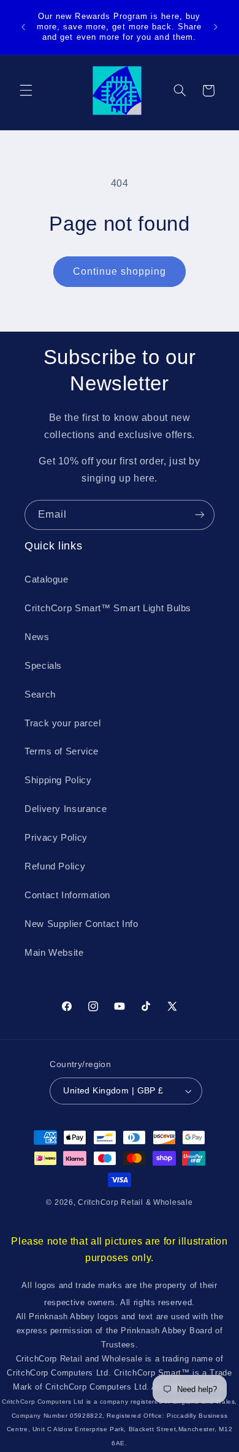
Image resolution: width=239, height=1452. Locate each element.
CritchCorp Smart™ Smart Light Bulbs (108, 608)
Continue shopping (120, 271)
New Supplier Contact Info (81, 924)
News (37, 637)
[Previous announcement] (23, 26)
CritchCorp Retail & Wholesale (135, 1202)
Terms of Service (62, 751)
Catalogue (47, 579)
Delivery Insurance (66, 809)
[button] (26, 90)
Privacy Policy (56, 838)
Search (40, 694)
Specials (43, 666)
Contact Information (67, 895)
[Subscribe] (200, 515)
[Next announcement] (215, 26)
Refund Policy (55, 866)
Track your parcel (63, 723)
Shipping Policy (58, 780)
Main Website (54, 953)
